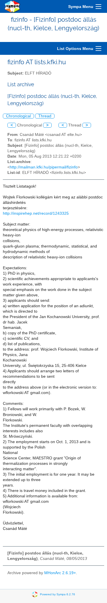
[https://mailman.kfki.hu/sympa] (13, 6)
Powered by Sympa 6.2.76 (57, 594)
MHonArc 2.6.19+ (60, 573)
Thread (44, 116)
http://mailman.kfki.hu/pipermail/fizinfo (44, 167)
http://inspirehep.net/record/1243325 (36, 213)
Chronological (18, 116)
